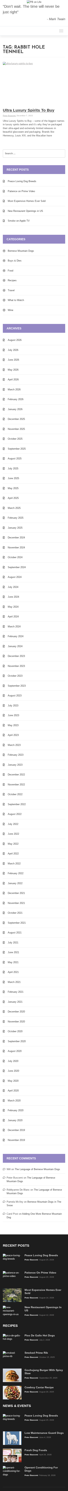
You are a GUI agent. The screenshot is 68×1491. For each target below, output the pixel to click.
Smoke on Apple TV (19, 220)
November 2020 (16, 1021)
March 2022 (14, 863)
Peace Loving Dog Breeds (22, 181)
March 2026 (14, 389)
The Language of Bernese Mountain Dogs (37, 1169)
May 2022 (13, 843)
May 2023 (13, 725)
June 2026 (13, 359)
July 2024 (13, 587)
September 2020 (17, 1041)
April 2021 (13, 972)
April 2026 (13, 379)
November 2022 (16, 784)
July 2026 (13, 350)
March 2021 (14, 982)
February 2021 (15, 991)
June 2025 (13, 478)
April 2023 (13, 735)
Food (10, 270)
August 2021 (15, 932)
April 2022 (13, 853)
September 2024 (17, 567)
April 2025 (13, 498)
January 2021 (15, 1001)
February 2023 (15, 754)
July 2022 (13, 824)
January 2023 (15, 764)
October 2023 (15, 675)
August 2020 (15, 1051)
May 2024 (13, 606)
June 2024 (13, 596)
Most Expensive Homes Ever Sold (27, 201)
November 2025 (16, 429)
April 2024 (13, 616)
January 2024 (15, 646)
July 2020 (13, 1061)
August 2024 (15, 577)
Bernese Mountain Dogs (21, 250)
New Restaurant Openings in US (25, 211)
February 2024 (15, 636)
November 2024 (16, 547)
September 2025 (17, 448)
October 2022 (15, 794)
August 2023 (15, 695)
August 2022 (15, 814)
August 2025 (15, 458)
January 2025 (15, 527)
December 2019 (16, 1130)
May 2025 (13, 488)
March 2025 (14, 508)
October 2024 (15, 557)
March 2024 (14, 626)
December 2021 (16, 893)
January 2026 (15, 409)
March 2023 (14, 745)
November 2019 (16, 1140)
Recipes (12, 280)
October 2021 (15, 912)
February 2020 (15, 1110)
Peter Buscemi (9, 116)
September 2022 (17, 804)
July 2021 (13, 942)
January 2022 (15, 883)
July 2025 (13, 468)
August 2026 (15, 340)
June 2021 (13, 952)
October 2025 (15, 438)
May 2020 (13, 1080)
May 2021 (13, 962)
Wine (10, 310)
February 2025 (15, 517)
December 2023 (16, 656)
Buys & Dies (15, 260)
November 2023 (16, 666)
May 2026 (13, 369)
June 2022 (13, 833)
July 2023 (13, 705)
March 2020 (14, 1100)
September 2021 (17, 922)
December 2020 (16, 1011)
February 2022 (15, 873)
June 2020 (13, 1070)
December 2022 (16, 774)
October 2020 (15, 1031)
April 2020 (13, 1090)
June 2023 (13, 715)
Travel (11, 290)
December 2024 (16, 537)
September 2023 (17, 685)
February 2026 (15, 399)
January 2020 (15, 1120)
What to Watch (16, 300)
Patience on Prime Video (21, 191)
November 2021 (16, 903)
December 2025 (16, 419)
